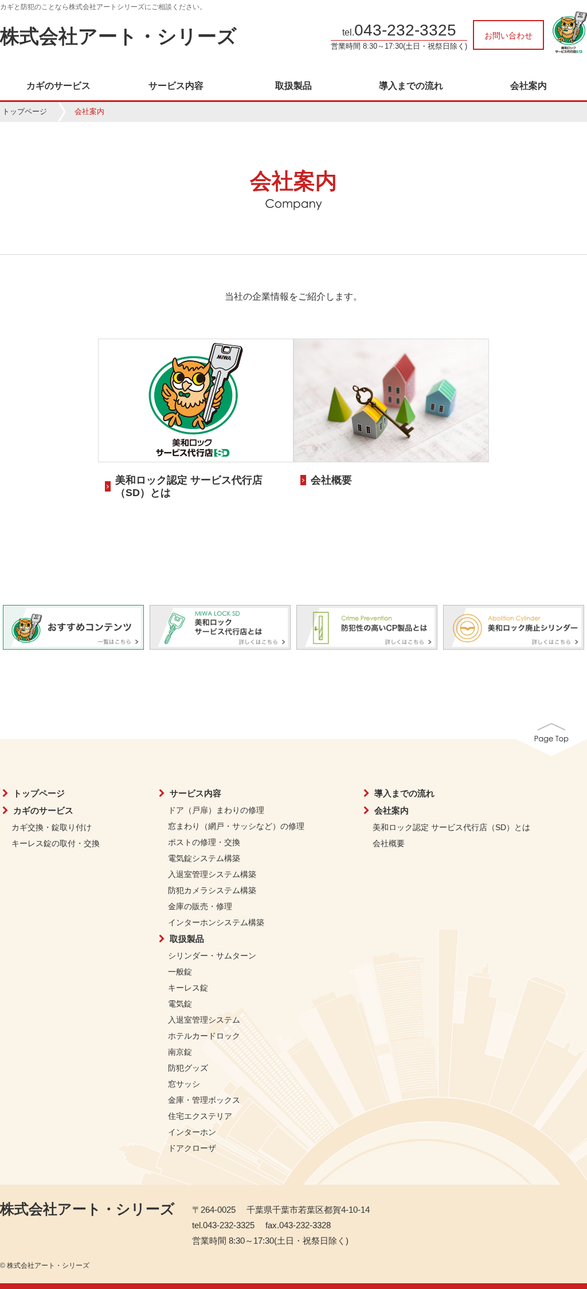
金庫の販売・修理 (200, 906)
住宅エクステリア (200, 1116)
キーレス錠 (188, 987)
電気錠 (180, 1003)
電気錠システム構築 (204, 858)
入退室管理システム (204, 1019)
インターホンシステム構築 (216, 922)
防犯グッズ (188, 1067)
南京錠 (180, 1051)
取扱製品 (293, 86)
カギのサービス (58, 86)
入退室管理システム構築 (212, 874)
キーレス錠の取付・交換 (55, 843)
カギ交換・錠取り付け (51, 827)
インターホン (192, 1132)
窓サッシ (184, 1083)
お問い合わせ (508, 35)
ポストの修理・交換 (204, 842)
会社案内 (528, 86)
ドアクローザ (192, 1148)
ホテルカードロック (204, 1035)
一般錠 (180, 971)
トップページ (24, 111)
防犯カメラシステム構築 (212, 890)
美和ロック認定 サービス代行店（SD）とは (451, 827)
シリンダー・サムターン (212, 955)
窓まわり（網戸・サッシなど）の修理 (236, 826)
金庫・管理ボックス (204, 1100)
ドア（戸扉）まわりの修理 (216, 810)
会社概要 (331, 480)
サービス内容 (176, 86)
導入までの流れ (411, 86)
